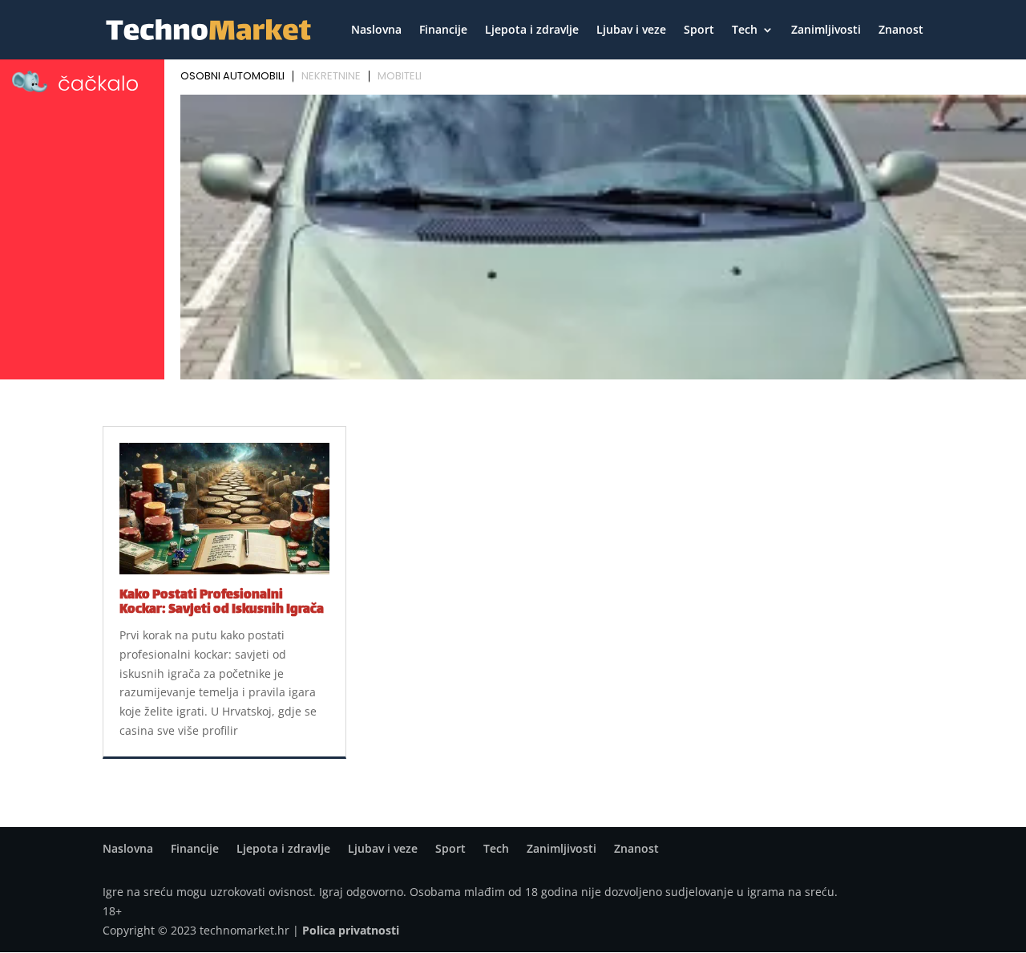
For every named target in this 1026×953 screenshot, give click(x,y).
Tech (744, 30)
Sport (699, 30)
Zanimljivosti (826, 30)
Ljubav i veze (631, 30)
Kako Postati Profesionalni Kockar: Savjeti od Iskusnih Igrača (221, 603)
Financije (443, 30)
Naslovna (376, 30)
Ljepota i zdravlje (532, 30)
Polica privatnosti (350, 930)
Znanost (901, 30)
